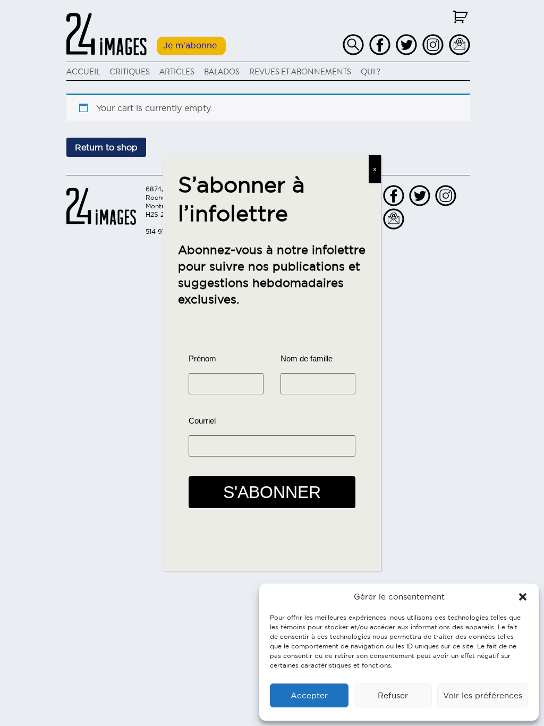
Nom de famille (306, 358)
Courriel (202, 420)
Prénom (202, 358)
